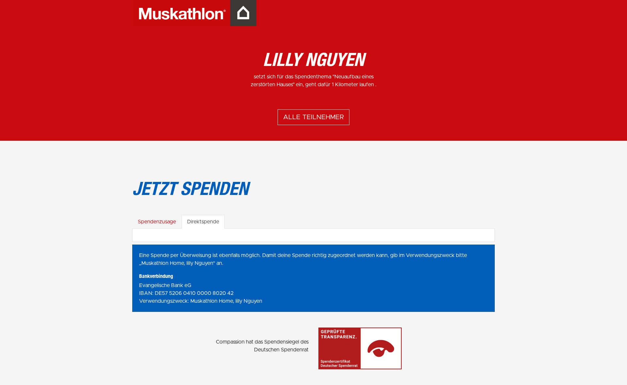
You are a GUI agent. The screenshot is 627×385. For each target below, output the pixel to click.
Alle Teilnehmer (313, 117)
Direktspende (203, 221)
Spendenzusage (157, 221)
